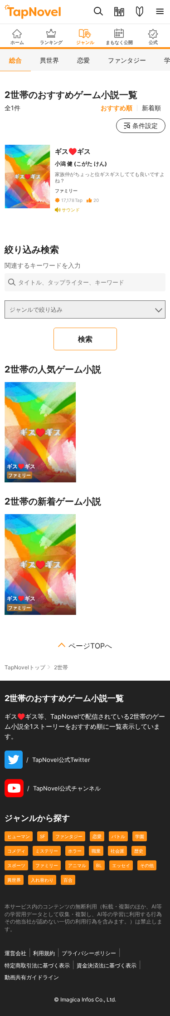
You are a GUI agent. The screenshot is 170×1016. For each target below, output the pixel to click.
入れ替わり (42, 880)
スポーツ (16, 865)
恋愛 (97, 836)
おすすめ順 (116, 108)
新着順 (151, 108)
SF (42, 836)
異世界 (14, 880)
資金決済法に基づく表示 (106, 965)
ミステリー (46, 851)
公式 (153, 42)
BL (99, 865)
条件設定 (145, 125)
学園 (139, 836)
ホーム (17, 42)
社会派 (117, 851)
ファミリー (46, 865)
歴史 (138, 851)
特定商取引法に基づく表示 (37, 965)
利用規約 (44, 953)
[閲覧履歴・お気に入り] (119, 12)
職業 (96, 851)
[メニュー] (160, 12)
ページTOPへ (90, 645)
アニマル (77, 865)
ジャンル (85, 42)
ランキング (51, 42)
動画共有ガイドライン (32, 977)
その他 (147, 865)
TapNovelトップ (25, 667)
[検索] (98, 12)
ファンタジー (69, 836)
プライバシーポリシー (89, 953)
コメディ (16, 851)
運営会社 (15, 953)
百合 (68, 880)
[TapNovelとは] (139, 12)
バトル (118, 836)
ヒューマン (18, 836)
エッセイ (121, 865)
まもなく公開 (119, 42)
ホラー (75, 851)
